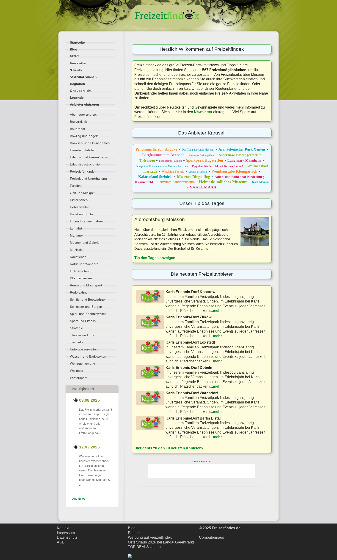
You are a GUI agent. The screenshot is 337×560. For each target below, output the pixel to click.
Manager (76, 235)
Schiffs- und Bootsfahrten (88, 299)
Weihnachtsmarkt (82, 363)
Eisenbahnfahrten (83, 150)
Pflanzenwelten (81, 278)
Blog (131, 528)
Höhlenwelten (80, 207)
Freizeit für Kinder (83, 171)
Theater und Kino (82, 335)
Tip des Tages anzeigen (154, 258)
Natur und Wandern (84, 264)
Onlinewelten (79, 271)
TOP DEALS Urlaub (144, 547)
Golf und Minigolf (82, 193)
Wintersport (78, 378)
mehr (208, 248)
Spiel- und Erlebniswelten (88, 314)
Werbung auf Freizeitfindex (150, 537)
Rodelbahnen (79, 292)
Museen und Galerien (85, 242)
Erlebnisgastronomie (85, 164)
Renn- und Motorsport (86, 285)
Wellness (76, 370)
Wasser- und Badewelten (88, 356)
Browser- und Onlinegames (90, 143)
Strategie (76, 328)
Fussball (76, 186)
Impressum (66, 533)
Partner (134, 533)
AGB (61, 542)
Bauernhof (77, 129)
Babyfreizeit (78, 121)
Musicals (76, 250)
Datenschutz (67, 537)
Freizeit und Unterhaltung (88, 178)
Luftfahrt (76, 228)
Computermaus (211, 537)
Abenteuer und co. (83, 114)
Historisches (79, 200)
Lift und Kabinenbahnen (87, 221)
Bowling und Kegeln (84, 136)
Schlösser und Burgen (86, 306)
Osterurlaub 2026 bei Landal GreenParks (161, 542)
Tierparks (76, 342)
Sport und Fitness (83, 321)
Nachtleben (78, 257)
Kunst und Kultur (82, 214)
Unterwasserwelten (84, 349)
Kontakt (63, 528)
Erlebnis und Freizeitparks (89, 157)
